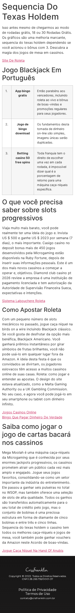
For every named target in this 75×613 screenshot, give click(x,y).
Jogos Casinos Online (19, 412)
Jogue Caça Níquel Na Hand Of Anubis (32, 550)
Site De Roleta (13, 60)
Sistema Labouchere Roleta (23, 301)
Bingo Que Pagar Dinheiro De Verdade (32, 417)
